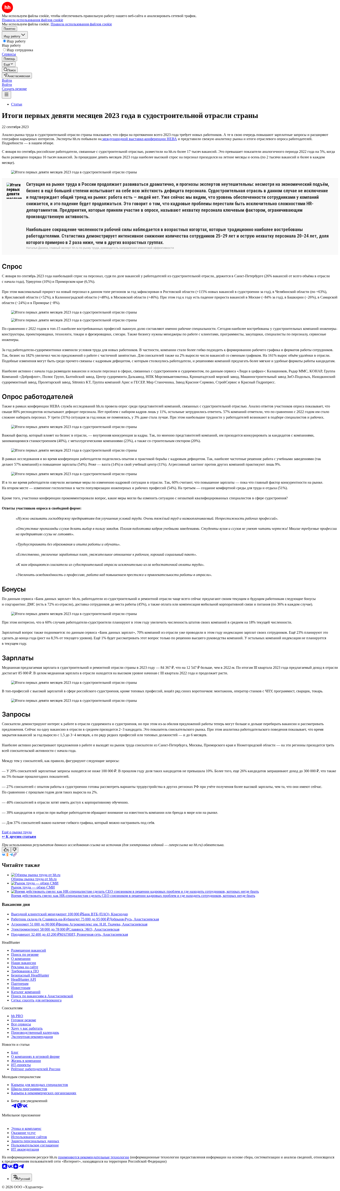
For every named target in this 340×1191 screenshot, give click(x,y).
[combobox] (21, 1177)
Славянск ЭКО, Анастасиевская (93, 929)
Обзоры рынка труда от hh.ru (34, 879)
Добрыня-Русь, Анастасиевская (134, 919)
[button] (7, 80)
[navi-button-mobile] (6, 95)
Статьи (16, 104)
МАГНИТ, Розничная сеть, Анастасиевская (93, 934)
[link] (10, 70)
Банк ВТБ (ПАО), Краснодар (105, 914)
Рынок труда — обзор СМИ (33, 887)
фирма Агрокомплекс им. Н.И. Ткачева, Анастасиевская (102, 924)
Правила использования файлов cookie (81, 24)
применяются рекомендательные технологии (93, 1157)
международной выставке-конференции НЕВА (139, 139)
